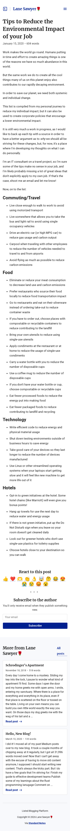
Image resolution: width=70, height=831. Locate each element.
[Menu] (65, 9)
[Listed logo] (5, 8)
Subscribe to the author (35, 600)
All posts (60, 650)
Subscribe (35, 625)
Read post (12, 721)
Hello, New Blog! (18, 734)
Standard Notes (37, 823)
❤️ (12, 578)
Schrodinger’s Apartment (25, 665)
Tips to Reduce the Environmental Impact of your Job (34, 29)
